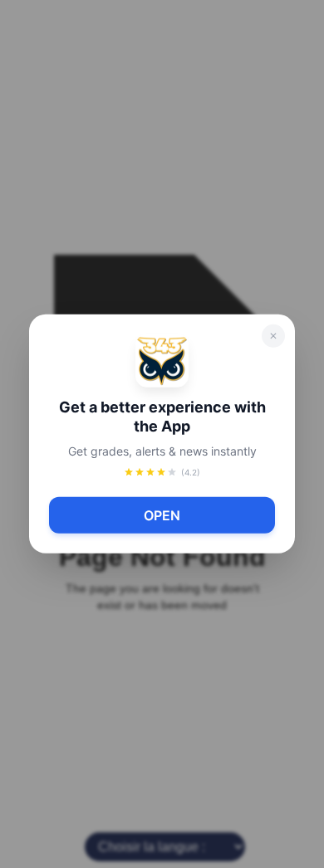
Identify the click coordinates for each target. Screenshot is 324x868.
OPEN (162, 515)
